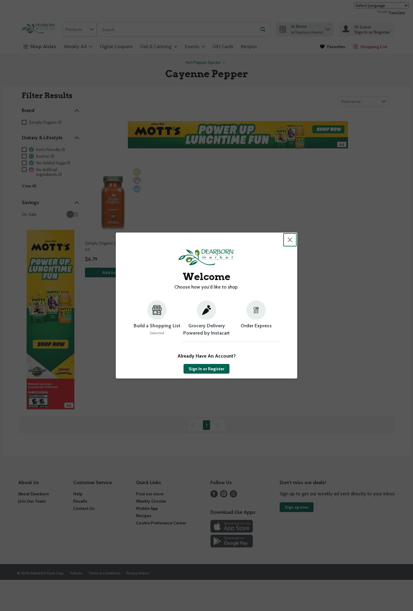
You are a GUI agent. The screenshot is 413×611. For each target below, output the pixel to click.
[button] (157, 321)
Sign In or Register (206, 369)
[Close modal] (290, 240)
